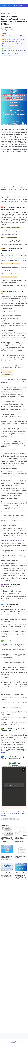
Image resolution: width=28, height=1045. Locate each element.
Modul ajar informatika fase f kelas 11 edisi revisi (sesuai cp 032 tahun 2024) (20, 857)
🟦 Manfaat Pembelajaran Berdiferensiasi (11, 46)
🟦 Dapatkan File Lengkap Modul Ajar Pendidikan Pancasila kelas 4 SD (13, 54)
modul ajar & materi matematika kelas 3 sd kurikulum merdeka (6, 856)
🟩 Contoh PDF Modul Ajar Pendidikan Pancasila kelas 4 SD (14, 51)
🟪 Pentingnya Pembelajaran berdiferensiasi (12, 43)
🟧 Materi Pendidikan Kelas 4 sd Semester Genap (13, 39)
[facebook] (4, 819)
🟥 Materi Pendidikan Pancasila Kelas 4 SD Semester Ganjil (13, 36)
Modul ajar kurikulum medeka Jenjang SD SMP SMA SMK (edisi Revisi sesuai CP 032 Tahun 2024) (7, 875)
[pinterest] (15, 819)
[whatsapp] (10, 819)
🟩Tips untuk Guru (6, 48)
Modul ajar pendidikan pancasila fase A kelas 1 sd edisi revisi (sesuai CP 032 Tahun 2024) (20, 874)
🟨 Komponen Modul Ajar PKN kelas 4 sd (11, 41)
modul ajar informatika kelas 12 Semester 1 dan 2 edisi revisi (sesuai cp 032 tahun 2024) (7, 839)
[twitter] (7, 819)
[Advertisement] (14, 72)
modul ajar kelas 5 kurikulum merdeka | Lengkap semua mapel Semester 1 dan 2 (20, 839)
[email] (18, 819)
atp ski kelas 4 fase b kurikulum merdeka (14, 540)
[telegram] (12, 819)
